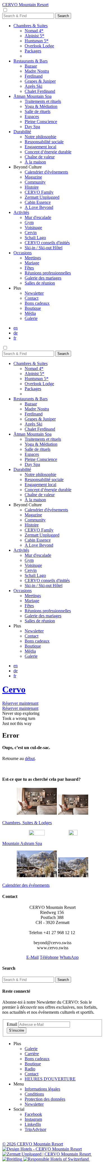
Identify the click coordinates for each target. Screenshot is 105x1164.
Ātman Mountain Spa (32, 96)
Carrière (32, 1053)
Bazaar (31, 66)
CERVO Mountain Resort (25, 4)
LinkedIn (33, 1124)
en (15, 327)
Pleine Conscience (41, 121)
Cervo (13, 689)
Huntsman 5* (36, 40)
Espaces (32, 116)
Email (12, 1024)
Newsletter (34, 293)
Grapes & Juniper (40, 81)
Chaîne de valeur (40, 156)
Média (30, 313)
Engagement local (40, 146)
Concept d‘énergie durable (48, 151)
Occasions (22, 252)
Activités (21, 212)
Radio (30, 1068)
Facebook (33, 1114)
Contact (31, 298)
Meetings (33, 257)
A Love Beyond (39, 207)
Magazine (33, 177)
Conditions (34, 1094)
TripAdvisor (35, 1129)
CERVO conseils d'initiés (47, 242)
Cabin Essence (38, 202)
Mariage (32, 262)
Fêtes (29, 267)
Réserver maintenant (20, 703)
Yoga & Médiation (41, 106)
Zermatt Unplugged (42, 197)
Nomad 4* (34, 30)
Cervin (31, 232)
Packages (33, 50)
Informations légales (42, 1089)
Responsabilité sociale (44, 141)
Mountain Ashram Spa (22, 843)
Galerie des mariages (43, 278)
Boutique (33, 308)
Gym (29, 222)
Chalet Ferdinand (40, 91)
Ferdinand (34, 76)
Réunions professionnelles (48, 273)
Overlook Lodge (39, 45)
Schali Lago (35, 237)
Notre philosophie (40, 136)
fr (14, 338)
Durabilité (22, 131)
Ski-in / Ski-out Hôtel (43, 247)
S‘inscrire (16, 1030)
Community (35, 182)
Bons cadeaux (37, 303)
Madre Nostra (37, 71)
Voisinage (33, 227)
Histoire (32, 187)
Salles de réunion (40, 283)
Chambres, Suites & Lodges (27, 822)
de (15, 333)
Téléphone (49, 957)
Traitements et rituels (43, 101)
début (30, 758)
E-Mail (32, 957)
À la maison (35, 162)
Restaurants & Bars (30, 61)
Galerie (31, 318)
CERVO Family (39, 192)
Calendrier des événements (26, 885)
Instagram (33, 1119)
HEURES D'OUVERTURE (50, 1079)
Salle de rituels (37, 111)
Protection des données (45, 1099)
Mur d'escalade (38, 217)
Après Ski (33, 86)
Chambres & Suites (30, 25)
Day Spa (32, 126)
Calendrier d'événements (46, 172)
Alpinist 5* (34, 35)
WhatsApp (69, 957)
